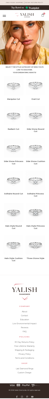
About (24, 311)
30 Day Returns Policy (24, 342)
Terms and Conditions (24, 358)
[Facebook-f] (17, 397)
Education (24, 319)
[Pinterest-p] (27, 397)
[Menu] (4, 15)
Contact (24, 315)
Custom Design (24, 372)
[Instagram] (22, 397)
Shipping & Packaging (24, 350)
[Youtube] (32, 397)
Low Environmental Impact (24, 323)
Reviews (24, 327)
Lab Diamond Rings (24, 369)
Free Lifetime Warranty (24, 346)
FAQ (25, 331)
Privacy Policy (24, 354)
